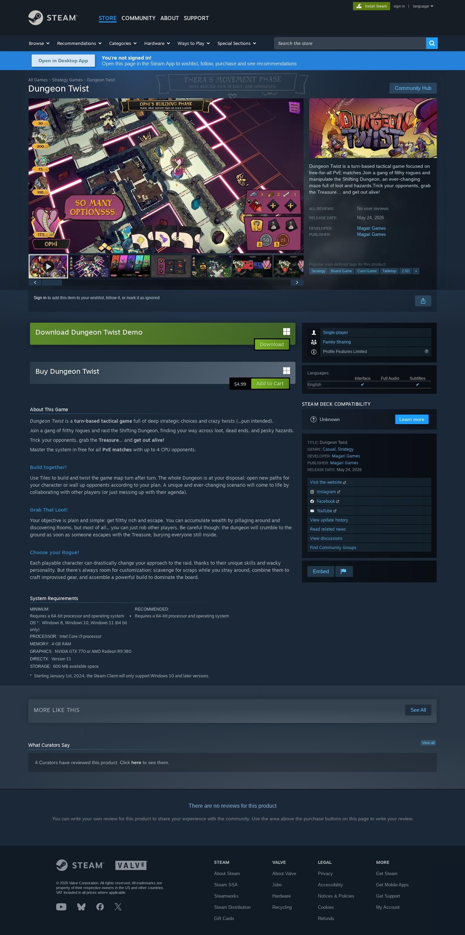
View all (428, 743)
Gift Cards (224, 918)
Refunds (326, 918)
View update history (329, 519)
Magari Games (371, 228)
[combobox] (350, 43)
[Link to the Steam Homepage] (53, 23)
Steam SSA (226, 884)
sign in (399, 6)
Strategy (318, 271)
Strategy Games (67, 79)
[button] (40, 43)
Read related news (328, 529)
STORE (108, 18)
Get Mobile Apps (392, 884)
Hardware (281, 896)
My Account (388, 907)
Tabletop (389, 271)
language (421, 6)
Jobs (277, 884)
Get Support (388, 896)
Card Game (367, 271)
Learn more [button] (411, 419)
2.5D (406, 271)
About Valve (284, 873)
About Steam (227, 873)
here (136, 762)
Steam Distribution (232, 907)
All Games (38, 79)
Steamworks (226, 896)
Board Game (341, 271)
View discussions (326, 538)
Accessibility (330, 884)
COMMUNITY (139, 18)
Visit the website (326, 482)
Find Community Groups (333, 547)
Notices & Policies (336, 896)
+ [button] (416, 271)
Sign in (40, 297)
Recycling (282, 907)
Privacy (325, 873)
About (169, 18)
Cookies (326, 907)
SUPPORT (196, 18)
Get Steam (387, 873)
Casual (329, 449)
